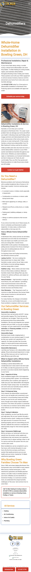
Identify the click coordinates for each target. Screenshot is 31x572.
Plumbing (7, 521)
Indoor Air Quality (9, 517)
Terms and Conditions (15, 559)
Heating (6, 511)
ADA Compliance (20, 559)
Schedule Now (9, 569)
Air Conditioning (9, 514)
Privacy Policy (10, 559)
